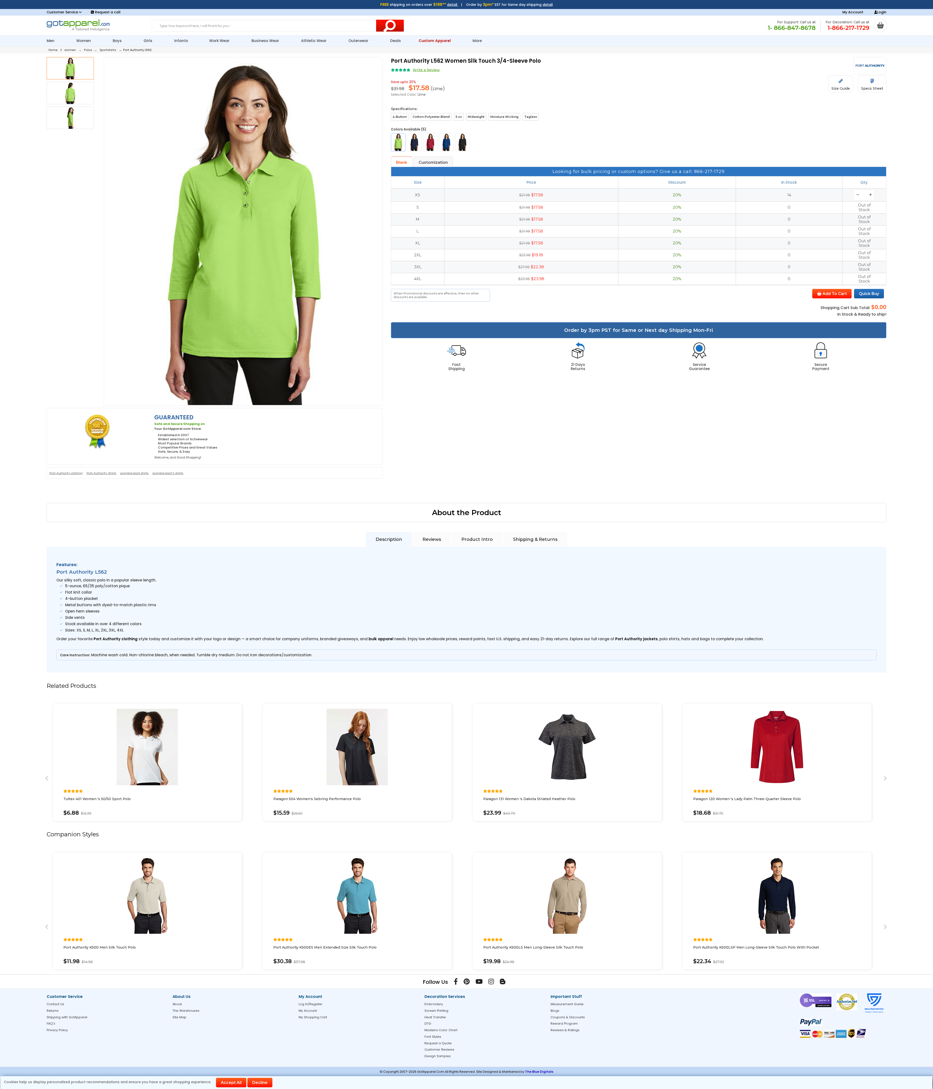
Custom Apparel (435, 40)
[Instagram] (491, 982)
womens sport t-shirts (167, 473)
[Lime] (398, 142)
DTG (427, 1023)
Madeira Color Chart (440, 1030)
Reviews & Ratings (565, 1030)
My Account (852, 12)
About (177, 1004)
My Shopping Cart (313, 1017)
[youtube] (479, 982)
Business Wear (265, 40)
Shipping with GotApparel (67, 1017)
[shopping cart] (880, 25)
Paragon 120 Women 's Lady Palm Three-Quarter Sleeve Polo (747, 799)
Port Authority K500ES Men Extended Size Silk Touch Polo (325, 947)
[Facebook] (456, 982)
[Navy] (414, 142)
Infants (181, 40)
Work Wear (220, 40)
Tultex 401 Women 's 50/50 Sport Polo (97, 799)
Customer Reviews (439, 1049)
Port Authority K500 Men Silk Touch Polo (99, 947)
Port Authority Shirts (101, 473)
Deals (395, 40)
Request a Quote (438, 1043)
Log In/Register (310, 1004)
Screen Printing (436, 1010)
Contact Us (55, 1004)
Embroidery (433, 1004)
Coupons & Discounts (568, 1017)
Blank (401, 162)
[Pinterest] (467, 982)
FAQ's (51, 1023)
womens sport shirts (134, 473)
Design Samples (437, 1056)
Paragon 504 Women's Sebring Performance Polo (317, 799)
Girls (148, 40)
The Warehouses (186, 1010)
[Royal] (446, 142)
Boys (118, 40)
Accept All (231, 1082)
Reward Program (564, 1023)
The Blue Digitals (539, 1071)
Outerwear (358, 40)
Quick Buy (869, 293)
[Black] (462, 142)
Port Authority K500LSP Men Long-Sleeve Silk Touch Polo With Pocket (756, 947)
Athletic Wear (314, 40)
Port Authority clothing (66, 473)
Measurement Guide (567, 1004)
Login (881, 12)
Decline (260, 1082)
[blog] (502, 982)
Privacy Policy (57, 1030)
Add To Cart (834, 293)
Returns (53, 1010)
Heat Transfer (435, 1017)
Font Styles (432, 1036)
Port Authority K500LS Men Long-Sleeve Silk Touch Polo (533, 947)
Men (51, 40)
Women (84, 40)
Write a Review (426, 70)
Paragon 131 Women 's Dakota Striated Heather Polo (529, 799)
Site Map (179, 1017)
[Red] (430, 142)
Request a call (108, 12)
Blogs (555, 1010)
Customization (433, 162)
